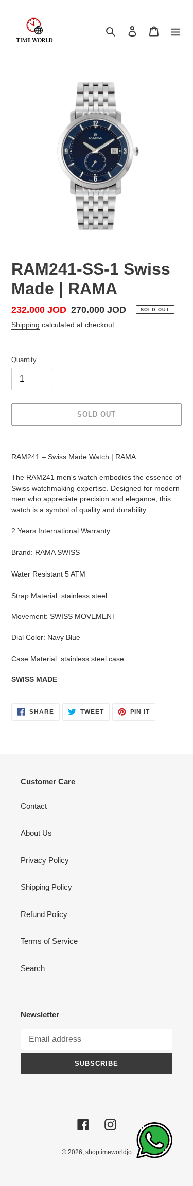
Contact (34, 806)
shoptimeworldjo (108, 1152)
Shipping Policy (46, 887)
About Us (36, 833)
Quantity (24, 360)
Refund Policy (44, 914)
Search (33, 968)
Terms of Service (49, 941)
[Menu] (175, 31)
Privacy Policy (45, 860)
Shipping (25, 324)
